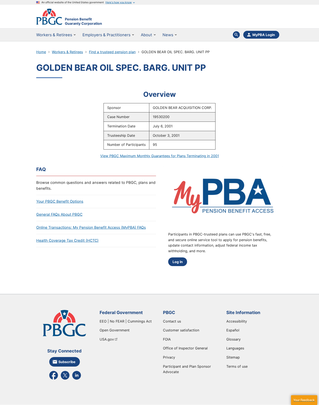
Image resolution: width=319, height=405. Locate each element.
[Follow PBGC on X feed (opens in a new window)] (65, 379)
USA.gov (107, 339)
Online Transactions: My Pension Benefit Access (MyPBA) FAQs (91, 227)
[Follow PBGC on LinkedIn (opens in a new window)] (76, 379)
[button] (304, 400)
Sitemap (233, 357)
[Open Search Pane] (236, 34)
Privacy (169, 357)
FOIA (167, 339)
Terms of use (237, 366)
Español (232, 330)
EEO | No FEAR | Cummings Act (126, 321)
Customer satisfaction (181, 330)
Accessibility (236, 321)
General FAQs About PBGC (59, 214)
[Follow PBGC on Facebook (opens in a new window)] (53, 379)
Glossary (233, 339)
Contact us (172, 321)
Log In (178, 262)
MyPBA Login (263, 35)
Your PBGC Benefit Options (59, 201)
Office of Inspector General (185, 348)
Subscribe (67, 362)
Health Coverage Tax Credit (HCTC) (67, 240)
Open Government (115, 330)
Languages (235, 348)
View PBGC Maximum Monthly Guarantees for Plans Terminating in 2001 (159, 156)
